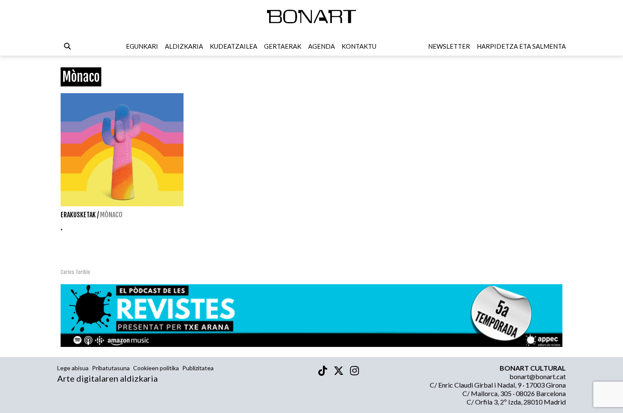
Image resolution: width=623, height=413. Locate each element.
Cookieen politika (156, 367)
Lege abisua (73, 367)
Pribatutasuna (111, 367)
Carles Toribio (76, 272)
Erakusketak (78, 215)
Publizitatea (198, 367)
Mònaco (111, 215)
